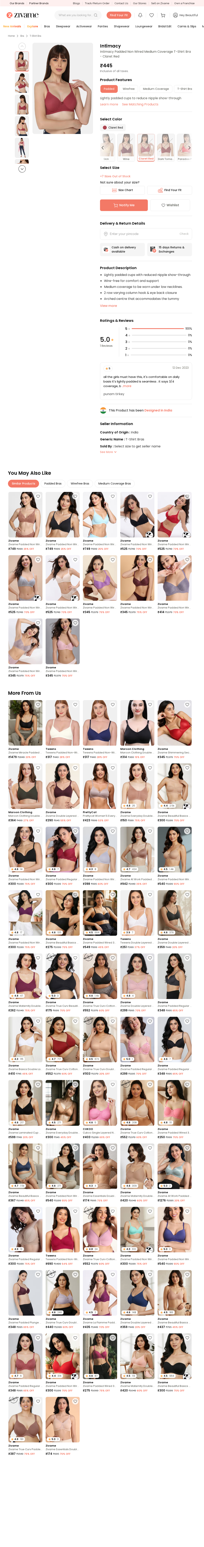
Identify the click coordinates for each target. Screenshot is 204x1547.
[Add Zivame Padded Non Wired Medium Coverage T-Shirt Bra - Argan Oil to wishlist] (38, 496)
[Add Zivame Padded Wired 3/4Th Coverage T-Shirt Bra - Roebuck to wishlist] (187, 1528)
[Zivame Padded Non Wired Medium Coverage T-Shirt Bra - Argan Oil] (25, 514)
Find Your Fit (172, 190)
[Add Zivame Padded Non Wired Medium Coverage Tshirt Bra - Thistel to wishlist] (113, 831)
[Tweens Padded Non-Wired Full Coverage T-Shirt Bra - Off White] (63, 723)
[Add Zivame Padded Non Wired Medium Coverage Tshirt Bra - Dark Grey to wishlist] (187, 559)
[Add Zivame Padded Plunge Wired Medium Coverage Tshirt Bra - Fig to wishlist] (38, 1274)
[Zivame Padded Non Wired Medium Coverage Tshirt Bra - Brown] (137, 578)
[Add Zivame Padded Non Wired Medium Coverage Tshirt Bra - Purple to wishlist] (113, 559)
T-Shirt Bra (35, 36)
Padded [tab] (109, 89)
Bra (22, 36)
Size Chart (125, 190)
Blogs (76, 3)
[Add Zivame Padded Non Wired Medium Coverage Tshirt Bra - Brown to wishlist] (150, 559)
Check (184, 234)
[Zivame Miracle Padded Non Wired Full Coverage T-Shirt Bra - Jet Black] (25, 723)
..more (126, 386)
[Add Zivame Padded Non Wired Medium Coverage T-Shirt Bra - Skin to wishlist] (75, 559)
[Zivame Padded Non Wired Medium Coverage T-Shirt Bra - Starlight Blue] (100, 514)
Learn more (109, 104)
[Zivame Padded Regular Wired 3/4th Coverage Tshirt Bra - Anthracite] (175, 976)
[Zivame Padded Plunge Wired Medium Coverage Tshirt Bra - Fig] (25, 1293)
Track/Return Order (97, 3)
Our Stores (139, 3)
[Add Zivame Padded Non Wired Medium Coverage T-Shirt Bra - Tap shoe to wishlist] (75, 496)
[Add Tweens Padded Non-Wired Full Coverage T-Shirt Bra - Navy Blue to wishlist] (113, 704)
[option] (22, 61)
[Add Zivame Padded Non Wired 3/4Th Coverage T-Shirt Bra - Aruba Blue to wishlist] (150, 1211)
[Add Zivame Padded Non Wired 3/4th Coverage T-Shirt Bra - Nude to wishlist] (187, 831)
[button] (96, 15)
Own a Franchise (184, 3)
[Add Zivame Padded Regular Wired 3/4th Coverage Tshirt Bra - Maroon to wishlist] (75, 831)
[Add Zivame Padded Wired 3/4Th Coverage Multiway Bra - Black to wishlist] (113, 894)
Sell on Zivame (160, 3)
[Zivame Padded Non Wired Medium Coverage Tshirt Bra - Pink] (63, 641)
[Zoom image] (62, 88)
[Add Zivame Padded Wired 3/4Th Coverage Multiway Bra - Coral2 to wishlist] (187, 1084)
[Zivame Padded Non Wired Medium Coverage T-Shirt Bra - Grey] (25, 578)
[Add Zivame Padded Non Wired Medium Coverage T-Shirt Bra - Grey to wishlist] (38, 559)
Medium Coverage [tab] (156, 89)
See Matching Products (140, 104)
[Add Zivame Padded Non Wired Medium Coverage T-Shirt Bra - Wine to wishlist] (187, 496)
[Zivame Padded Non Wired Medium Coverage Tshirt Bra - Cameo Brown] (25, 641)
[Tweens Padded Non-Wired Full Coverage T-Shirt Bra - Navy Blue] (100, 723)
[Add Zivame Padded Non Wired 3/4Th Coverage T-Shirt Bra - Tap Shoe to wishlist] (38, 831)
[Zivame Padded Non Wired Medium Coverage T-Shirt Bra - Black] (137, 514)
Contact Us (121, 3)
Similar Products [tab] (23, 484)
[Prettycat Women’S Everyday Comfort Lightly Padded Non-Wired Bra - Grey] (100, 786)
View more (108, 305)
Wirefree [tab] (129, 89)
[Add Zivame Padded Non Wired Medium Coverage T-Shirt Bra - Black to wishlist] (150, 496)
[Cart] (164, 15)
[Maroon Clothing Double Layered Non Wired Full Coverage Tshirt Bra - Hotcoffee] (25, 786)
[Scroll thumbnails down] (22, 168)
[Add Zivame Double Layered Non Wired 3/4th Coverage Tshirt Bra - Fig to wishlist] (75, 768)
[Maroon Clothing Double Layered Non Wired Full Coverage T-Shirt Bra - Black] (137, 723)
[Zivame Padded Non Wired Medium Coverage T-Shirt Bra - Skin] (63, 578)
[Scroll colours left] (104, 148)
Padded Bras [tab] (53, 484)
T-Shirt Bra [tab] (184, 89)
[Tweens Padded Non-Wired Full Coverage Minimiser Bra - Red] (63, 1229)
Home (11, 36)
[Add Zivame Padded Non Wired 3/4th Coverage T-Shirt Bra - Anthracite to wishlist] (75, 1148)
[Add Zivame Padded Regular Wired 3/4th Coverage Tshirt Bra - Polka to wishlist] (38, 1338)
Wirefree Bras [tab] (80, 484)
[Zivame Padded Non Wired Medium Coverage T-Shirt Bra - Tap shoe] (63, 514)
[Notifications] (140, 15)
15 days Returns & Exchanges (171, 249)
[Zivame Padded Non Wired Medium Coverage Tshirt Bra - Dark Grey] (175, 578)
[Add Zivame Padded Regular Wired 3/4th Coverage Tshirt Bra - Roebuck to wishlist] (38, 1211)
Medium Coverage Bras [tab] (114, 484)
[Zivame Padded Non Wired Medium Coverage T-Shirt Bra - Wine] (175, 514)
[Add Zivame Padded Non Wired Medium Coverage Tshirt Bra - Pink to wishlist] (75, 623)
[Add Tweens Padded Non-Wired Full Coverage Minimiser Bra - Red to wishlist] (75, 1211)
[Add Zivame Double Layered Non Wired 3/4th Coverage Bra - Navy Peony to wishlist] (150, 1274)
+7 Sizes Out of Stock (115, 176)
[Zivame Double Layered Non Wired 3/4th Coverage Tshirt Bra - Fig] (63, 786)
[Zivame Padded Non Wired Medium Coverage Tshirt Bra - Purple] (100, 578)
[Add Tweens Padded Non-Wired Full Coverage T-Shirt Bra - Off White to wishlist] (75, 704)
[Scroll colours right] (187, 148)
